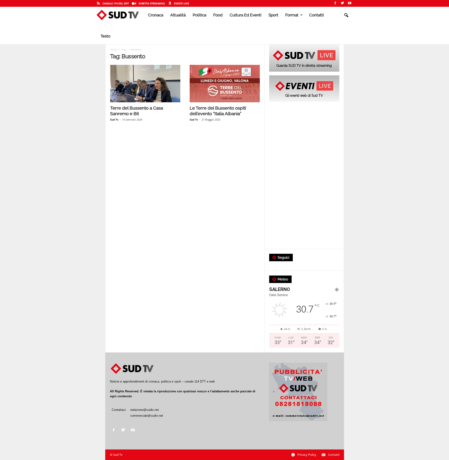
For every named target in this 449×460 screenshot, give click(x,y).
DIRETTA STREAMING (152, 3)
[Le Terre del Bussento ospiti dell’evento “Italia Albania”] (225, 83)
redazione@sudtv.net (144, 410)
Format (291, 15)
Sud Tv (114, 119)
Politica (199, 15)
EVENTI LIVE (181, 3)
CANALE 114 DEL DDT (115, 3)
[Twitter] (342, 3)
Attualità (178, 15)
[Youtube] (349, 3)
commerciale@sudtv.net (146, 415)
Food (218, 15)
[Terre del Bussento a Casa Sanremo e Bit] (145, 83)
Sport (273, 15)
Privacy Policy (306, 455)
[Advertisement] (304, 175)
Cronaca (155, 15)
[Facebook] (335, 3)
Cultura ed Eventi (245, 15)
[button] (346, 15)
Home (113, 49)
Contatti (316, 15)
